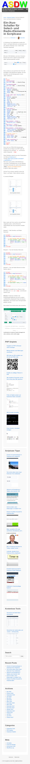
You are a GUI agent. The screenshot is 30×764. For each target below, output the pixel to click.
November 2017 (11, 707)
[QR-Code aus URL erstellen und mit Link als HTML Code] (12, 364)
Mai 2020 (9, 691)
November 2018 (11, 703)
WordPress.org (10, 747)
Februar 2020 (10, 693)
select (12, 334)
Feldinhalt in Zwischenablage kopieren (14, 587)
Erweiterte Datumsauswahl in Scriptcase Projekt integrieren (14, 569)
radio (5, 334)
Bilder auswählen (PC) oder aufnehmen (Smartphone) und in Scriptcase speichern (15, 530)
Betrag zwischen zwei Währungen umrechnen (15, 351)
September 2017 (11, 711)
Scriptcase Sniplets (11, 17)
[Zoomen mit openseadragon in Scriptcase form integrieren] (12, 463)
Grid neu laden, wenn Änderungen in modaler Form (14, 507)
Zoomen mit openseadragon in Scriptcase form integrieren (14, 455)
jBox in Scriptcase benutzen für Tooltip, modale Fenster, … (14, 547)
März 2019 (9, 701)
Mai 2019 (9, 698)
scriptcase (8, 334)
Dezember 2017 (11, 706)
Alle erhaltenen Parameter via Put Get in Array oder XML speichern (15, 378)
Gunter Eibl (22, 37)
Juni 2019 (9, 696)
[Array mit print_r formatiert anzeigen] (12, 437)
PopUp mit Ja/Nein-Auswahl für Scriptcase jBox (14, 512)
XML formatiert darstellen (13, 412)
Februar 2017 (10, 717)
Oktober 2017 (10, 709)
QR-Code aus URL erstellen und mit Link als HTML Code (14, 356)
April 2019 (9, 699)
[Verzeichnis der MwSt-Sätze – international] (12, 621)
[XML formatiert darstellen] (12, 419)
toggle (18, 334)
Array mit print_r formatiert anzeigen (13, 429)
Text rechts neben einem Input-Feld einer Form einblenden (14, 473)
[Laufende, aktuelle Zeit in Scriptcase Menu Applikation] (12, 560)
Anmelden (9, 743)
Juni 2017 (9, 715)
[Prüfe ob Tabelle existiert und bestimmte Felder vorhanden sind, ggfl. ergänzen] (12, 404)
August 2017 (10, 712)
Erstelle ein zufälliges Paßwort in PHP (14, 373)
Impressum (11, 757)
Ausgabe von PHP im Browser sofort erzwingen (14, 346)
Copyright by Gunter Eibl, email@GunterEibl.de (13, 760)
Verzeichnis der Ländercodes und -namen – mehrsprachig (15, 630)
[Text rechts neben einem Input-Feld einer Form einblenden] (12, 481)
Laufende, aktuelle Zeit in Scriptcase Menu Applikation (13, 552)
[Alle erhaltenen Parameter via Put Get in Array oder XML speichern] (12, 386)
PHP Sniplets (10, 730)
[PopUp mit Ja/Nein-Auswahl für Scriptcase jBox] (12, 520)
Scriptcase (12, 157)
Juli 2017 (9, 714)
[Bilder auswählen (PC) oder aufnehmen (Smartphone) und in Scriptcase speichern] (12, 538)
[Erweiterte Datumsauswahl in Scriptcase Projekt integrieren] (12, 577)
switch (15, 334)
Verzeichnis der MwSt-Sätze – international (14, 326)
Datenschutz (17, 757)
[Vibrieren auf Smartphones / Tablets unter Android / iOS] (12, 498)
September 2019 (11, 695)
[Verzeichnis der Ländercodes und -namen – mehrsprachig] (12, 639)
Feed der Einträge (11, 744)
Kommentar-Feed (11, 746)
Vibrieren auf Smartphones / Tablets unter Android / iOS (13, 490)
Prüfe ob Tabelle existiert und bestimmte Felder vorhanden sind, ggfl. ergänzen (14, 395)
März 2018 (9, 704)
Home (5, 17)
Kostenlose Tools (11, 728)
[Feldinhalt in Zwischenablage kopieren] (12, 595)
